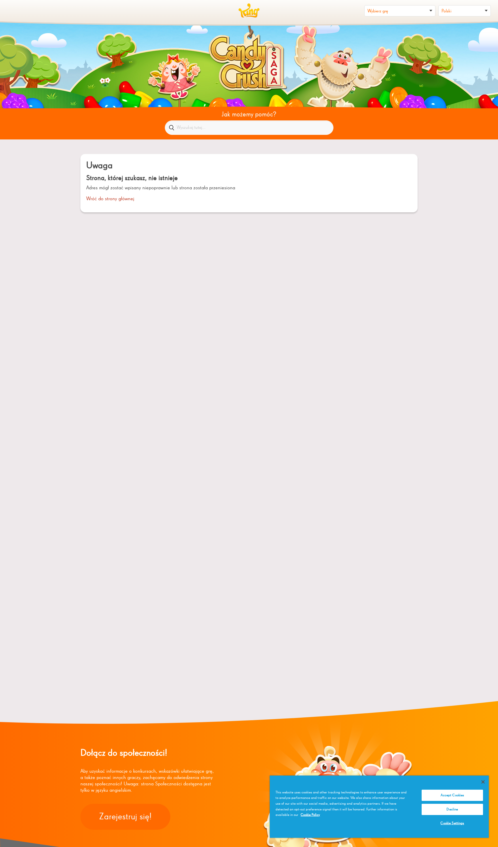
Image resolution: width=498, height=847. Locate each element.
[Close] (483, 782)
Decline (452, 809)
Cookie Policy (310, 815)
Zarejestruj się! (125, 816)
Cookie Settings (452, 823)
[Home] (249, 10)
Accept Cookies (452, 795)
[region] (379, 807)
